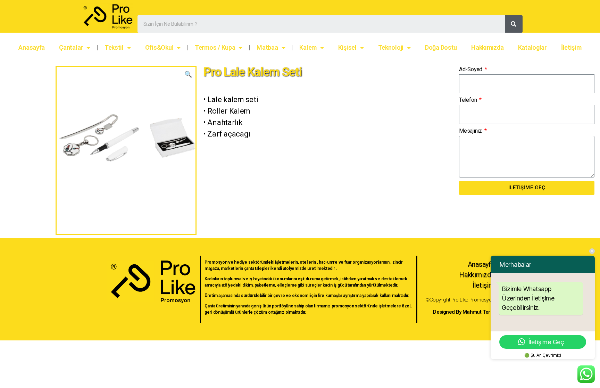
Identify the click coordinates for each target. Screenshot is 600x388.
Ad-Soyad (471, 69)
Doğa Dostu (441, 47)
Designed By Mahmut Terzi (463, 312)
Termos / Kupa (215, 47)
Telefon (468, 100)
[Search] (514, 24)
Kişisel (347, 47)
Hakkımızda (487, 47)
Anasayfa (31, 47)
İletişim (571, 47)
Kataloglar (532, 47)
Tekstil (114, 47)
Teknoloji (391, 47)
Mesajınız (471, 130)
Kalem (308, 47)
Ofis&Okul (159, 47)
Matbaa (267, 47)
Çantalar (71, 47)
